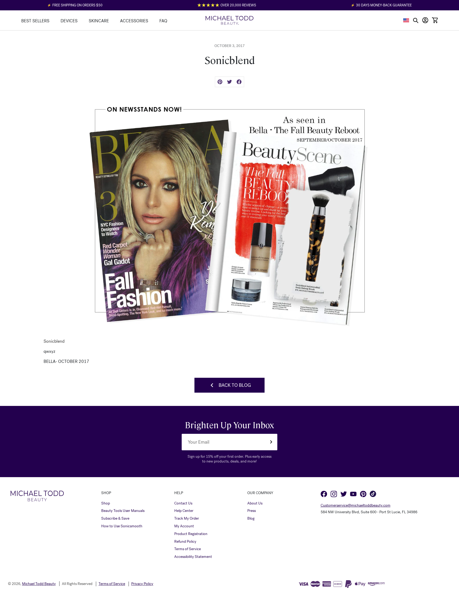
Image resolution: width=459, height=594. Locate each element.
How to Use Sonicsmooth (121, 526)
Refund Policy (185, 541)
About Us (254, 503)
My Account (184, 526)
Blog (250, 518)
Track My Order (186, 518)
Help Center (183, 510)
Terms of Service (187, 549)
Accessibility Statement (193, 556)
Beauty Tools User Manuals (122, 510)
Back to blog (235, 385)
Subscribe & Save (115, 518)
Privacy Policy (142, 584)
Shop (105, 503)
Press (251, 510)
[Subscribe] (271, 442)
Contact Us (183, 503)
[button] (406, 20)
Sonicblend (54, 341)
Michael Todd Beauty (39, 583)
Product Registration (190, 534)
